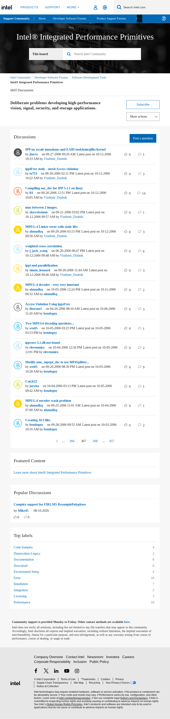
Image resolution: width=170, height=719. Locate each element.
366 (70, 441)
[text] (15, 517)
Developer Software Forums (54, 77)
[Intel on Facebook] (35, 673)
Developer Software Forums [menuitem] (73, 18)
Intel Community (21, 77)
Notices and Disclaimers (133, 696)
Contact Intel (75, 658)
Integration (22, 590)
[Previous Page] (47, 441)
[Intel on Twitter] (46, 673)
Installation (22, 583)
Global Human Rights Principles (63, 703)
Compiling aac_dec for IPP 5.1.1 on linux (57, 188)
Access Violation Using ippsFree (50, 304)
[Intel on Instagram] (76, 673)
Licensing (21, 596)
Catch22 (31, 381)
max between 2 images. (43, 207)
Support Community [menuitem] (16, 18)
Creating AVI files (38, 420)
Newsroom (96, 658)
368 (96, 441)
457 (113, 441)
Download (21, 565)
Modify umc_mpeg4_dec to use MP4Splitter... (60, 362)
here (131, 622)
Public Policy (99, 663)
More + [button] (72, 7)
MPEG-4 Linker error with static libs (53, 226)
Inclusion (80, 663)
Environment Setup (28, 571)
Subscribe (143, 104)
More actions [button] (139, 116)
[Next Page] (122, 441)
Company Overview (48, 658)
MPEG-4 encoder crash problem (50, 400)
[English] (105, 7)
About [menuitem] (43, 18)
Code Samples (24, 547)
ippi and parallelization (43, 265)
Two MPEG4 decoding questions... (51, 323)
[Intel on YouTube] (66, 673)
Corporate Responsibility (52, 663)
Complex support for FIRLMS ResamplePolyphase (52, 504)
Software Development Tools (96, 77)
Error (17, 577)
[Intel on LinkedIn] (56, 673)
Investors (113, 658)
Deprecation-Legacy (29, 553)
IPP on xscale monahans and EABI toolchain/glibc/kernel (70, 149)
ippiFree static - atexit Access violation (55, 169)
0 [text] (18, 517)
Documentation (25, 559)
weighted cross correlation (46, 246)
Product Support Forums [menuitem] (117, 18)
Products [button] (29, 7)
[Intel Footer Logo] (15, 682)
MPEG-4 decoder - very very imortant (54, 284)
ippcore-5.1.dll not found (45, 342)
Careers (129, 658)
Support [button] (52, 7)
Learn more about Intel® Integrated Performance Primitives (58, 472)
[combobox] (103, 54)
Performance (23, 602)
